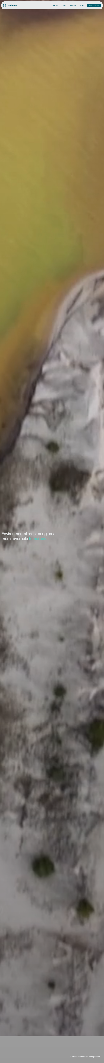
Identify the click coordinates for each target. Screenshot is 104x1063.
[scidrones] (10, 5)
